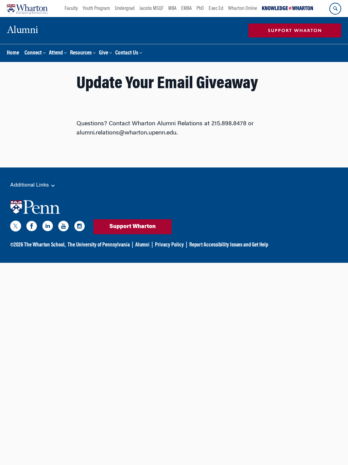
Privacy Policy (169, 245)
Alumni (142, 245)
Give (103, 53)
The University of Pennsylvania (99, 245)
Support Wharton (132, 226)
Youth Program (96, 8)
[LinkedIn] (47, 227)
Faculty (71, 8)
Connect (33, 53)
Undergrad (125, 8)
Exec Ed (216, 8)
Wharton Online (242, 8)
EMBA (186, 8)
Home (13, 53)
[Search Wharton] (335, 9)
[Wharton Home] (27, 8)
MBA (172, 8)
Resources (81, 53)
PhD (200, 8)
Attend (56, 53)
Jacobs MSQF (151, 8)
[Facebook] (31, 227)
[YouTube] (63, 227)
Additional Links (30, 185)
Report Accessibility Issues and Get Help (228, 245)
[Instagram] (79, 227)
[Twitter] (15, 227)
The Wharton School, (45, 245)
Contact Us (126, 53)
